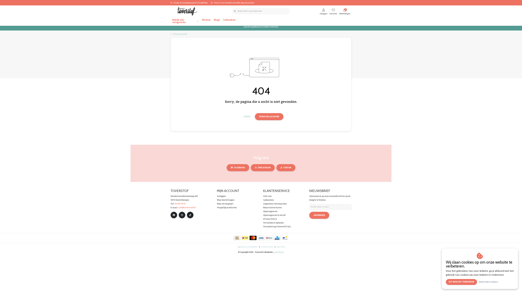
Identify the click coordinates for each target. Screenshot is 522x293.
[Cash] (237, 238)
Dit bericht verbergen (461, 282)
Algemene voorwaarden (247, 247)
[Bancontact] (285, 238)
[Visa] (261, 238)
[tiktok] (190, 215)
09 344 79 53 (180, 204)
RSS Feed (281, 247)
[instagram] (182, 215)
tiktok (287, 168)
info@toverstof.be (187, 208)
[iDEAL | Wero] (245, 238)
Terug (247, 117)
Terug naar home (269, 117)
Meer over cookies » (488, 282)
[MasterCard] (253, 238)
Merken (206, 20)
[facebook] (174, 215)
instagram (264, 168)
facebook (239, 168)
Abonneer (319, 215)
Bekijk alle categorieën (179, 21)
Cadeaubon (229, 20)
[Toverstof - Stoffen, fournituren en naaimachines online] (187, 11)
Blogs (217, 20)
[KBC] (277, 238)
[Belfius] (269, 238)
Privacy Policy (267, 247)
